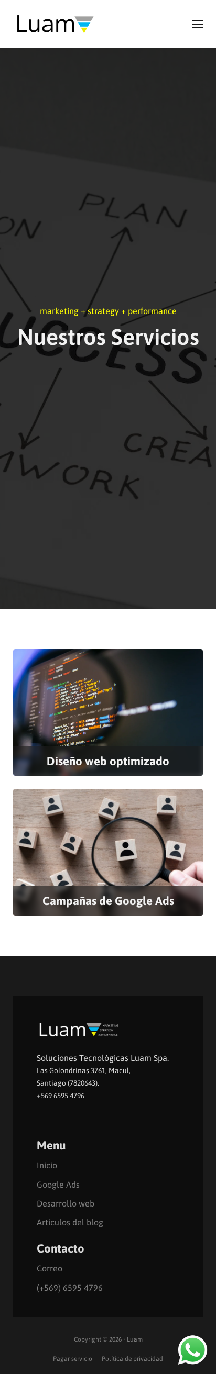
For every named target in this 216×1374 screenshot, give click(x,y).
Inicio (47, 1165)
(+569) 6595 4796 (70, 1287)
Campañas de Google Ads (108, 901)
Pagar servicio (72, 1358)
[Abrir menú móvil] (197, 24)
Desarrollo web (65, 1203)
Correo (49, 1268)
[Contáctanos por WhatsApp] (192, 1349)
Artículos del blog (70, 1222)
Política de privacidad (132, 1358)
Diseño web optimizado (108, 761)
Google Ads (58, 1184)
